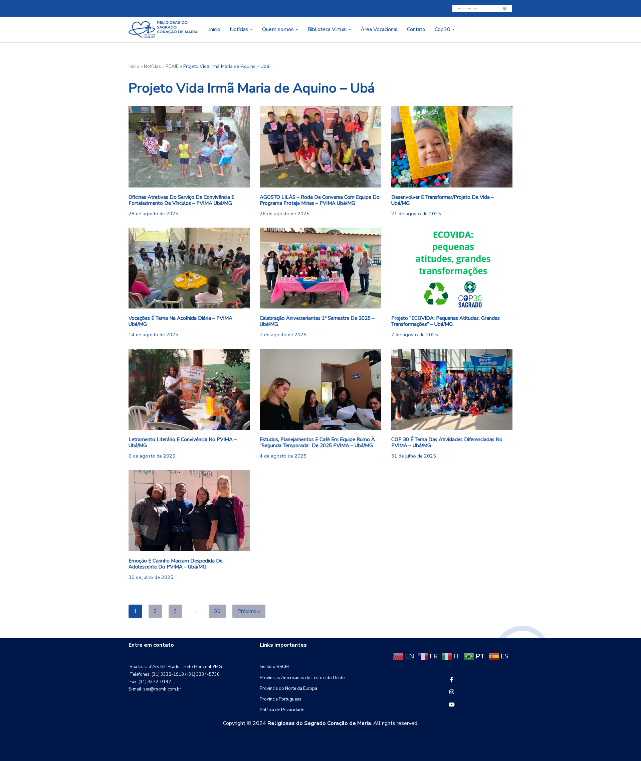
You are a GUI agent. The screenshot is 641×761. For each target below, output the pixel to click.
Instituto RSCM (274, 667)
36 (217, 611)
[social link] (451, 679)
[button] (251, 29)
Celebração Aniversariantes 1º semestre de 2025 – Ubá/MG (317, 321)
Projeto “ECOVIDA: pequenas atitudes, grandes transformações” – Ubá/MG (445, 321)
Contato (416, 29)
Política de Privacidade (282, 710)
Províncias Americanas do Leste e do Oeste (302, 678)
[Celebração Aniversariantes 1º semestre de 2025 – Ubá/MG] (320, 268)
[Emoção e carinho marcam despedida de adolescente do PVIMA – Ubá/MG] (189, 510)
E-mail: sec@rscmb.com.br (155, 689)
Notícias (152, 66)
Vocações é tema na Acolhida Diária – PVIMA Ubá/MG (180, 321)
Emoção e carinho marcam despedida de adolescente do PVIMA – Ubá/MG (176, 563)
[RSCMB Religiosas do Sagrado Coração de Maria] (163, 29)
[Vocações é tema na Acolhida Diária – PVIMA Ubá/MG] (189, 268)
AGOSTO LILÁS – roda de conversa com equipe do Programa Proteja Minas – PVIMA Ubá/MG (320, 200)
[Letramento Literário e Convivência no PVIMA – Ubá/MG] (189, 389)
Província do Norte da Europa (288, 688)
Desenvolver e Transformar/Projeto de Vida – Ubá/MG (442, 200)
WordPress (181, 752)
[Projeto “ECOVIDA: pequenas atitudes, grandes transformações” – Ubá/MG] (451, 268)
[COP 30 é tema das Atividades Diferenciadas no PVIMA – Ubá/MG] (451, 389)
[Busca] (504, 8)
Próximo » (248, 611)
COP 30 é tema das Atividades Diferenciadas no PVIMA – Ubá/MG (446, 442)
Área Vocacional (379, 29)
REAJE (172, 66)
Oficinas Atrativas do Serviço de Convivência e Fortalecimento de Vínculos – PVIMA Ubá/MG (181, 200)
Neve (135, 752)
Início (214, 29)
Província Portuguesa (280, 699)
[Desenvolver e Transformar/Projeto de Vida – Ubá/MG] (451, 146)
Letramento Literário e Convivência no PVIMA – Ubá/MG (183, 442)
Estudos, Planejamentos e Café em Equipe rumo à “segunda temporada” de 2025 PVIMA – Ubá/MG (317, 442)
